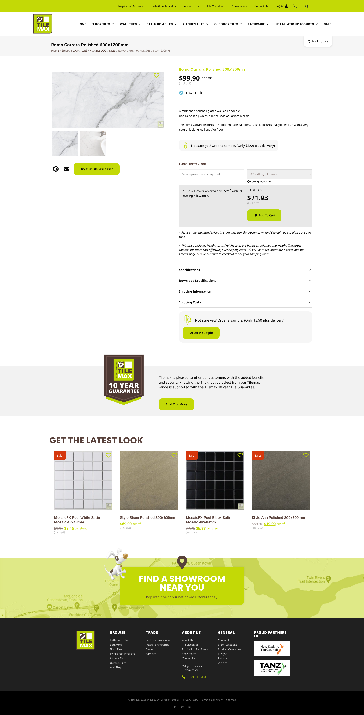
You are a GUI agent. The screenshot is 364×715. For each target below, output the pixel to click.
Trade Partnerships (157, 644)
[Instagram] (189, 707)
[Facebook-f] (174, 707)
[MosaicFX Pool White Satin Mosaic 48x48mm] (83, 480)
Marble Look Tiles (103, 50)
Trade (149, 649)
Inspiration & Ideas (130, 6)
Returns (223, 658)
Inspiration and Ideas (195, 649)
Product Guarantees (230, 649)
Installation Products (122, 654)
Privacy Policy (190, 700)
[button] (306, 6)
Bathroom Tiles (119, 640)
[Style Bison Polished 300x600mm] (149, 480)
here (199, 254)
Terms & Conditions (212, 700)
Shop (65, 50)
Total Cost (255, 190)
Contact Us (261, 6)
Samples (151, 654)
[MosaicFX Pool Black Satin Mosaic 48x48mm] (215, 480)
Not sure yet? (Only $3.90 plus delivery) (233, 145)
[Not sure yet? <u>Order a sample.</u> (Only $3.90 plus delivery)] (185, 145)
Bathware (116, 644)
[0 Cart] (295, 6)
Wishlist (222, 663)
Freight (222, 654)
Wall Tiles (115, 667)
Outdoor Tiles (118, 663)
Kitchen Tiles (117, 658)
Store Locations (227, 644)
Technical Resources (158, 640)
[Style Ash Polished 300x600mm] (281, 480)
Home (55, 50)
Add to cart (266, 215)
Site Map (231, 700)
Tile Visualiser (215, 6)
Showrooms (239, 6)
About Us (187, 640)
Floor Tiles (79, 50)
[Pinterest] (182, 707)
